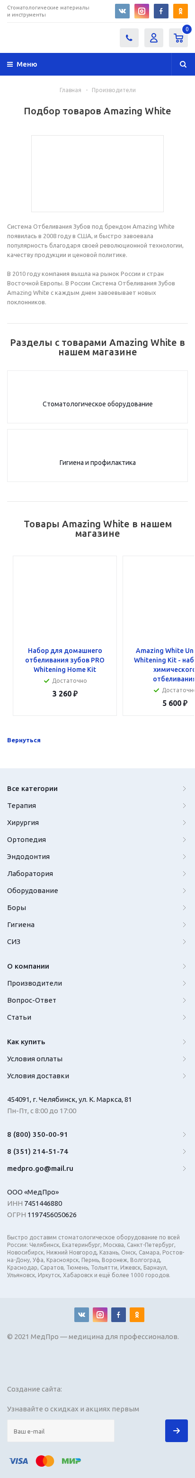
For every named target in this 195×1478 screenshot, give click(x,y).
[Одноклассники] (180, 11)
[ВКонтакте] (122, 11)
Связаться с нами (129, 37)
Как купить (26, 1042)
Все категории (32, 788)
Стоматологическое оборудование (98, 404)
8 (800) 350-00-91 (37, 1134)
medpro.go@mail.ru (40, 1168)
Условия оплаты (34, 1059)
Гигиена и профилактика (98, 462)
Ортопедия (26, 839)
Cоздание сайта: (35, 1389)
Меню (27, 64)
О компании (28, 966)
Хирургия (23, 822)
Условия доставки (38, 1076)
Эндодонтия (28, 856)
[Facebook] (161, 11)
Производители (34, 983)
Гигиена (21, 924)
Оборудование (32, 890)
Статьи (19, 1017)
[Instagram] (141, 11)
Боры (16, 907)
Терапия (21, 805)
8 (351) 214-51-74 (37, 1151)
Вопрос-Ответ (31, 1000)
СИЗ (13, 941)
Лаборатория (30, 873)
